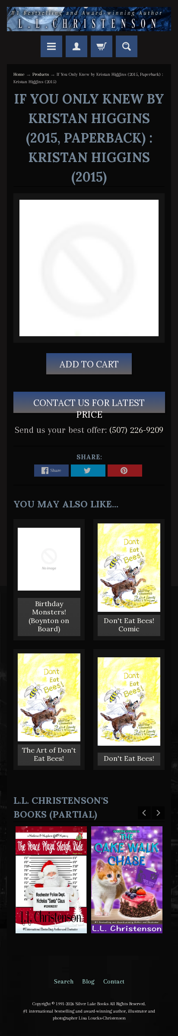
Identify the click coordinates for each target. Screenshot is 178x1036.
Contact (113, 981)
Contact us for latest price (89, 405)
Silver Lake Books (92, 1004)
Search (63, 981)
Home (19, 74)
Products (40, 74)
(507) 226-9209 (136, 430)
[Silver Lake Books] (89, 19)
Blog (88, 981)
